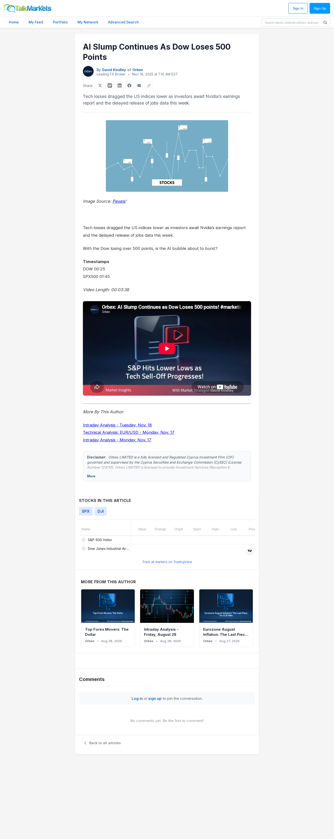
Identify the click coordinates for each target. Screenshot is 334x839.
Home (14, 22)
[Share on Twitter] (100, 85)
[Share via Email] (139, 85)
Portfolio (60, 22)
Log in (137, 698)
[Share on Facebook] (129, 85)
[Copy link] (149, 85)
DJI (101, 511)
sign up (155, 698)
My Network (88, 22)
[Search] (325, 22)
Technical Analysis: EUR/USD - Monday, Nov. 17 (128, 432)
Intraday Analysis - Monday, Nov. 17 (117, 439)
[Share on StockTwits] (110, 85)
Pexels (118, 201)
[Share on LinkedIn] (119, 85)
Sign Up (320, 8)
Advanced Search (123, 22)
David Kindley (114, 70)
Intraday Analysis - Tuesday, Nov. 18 (117, 425)
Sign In (298, 8)
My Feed (36, 22)
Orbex (138, 70)
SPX (86, 511)
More (91, 476)
